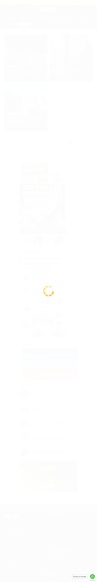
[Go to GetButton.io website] (92, 580)
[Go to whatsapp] (92, 576)
